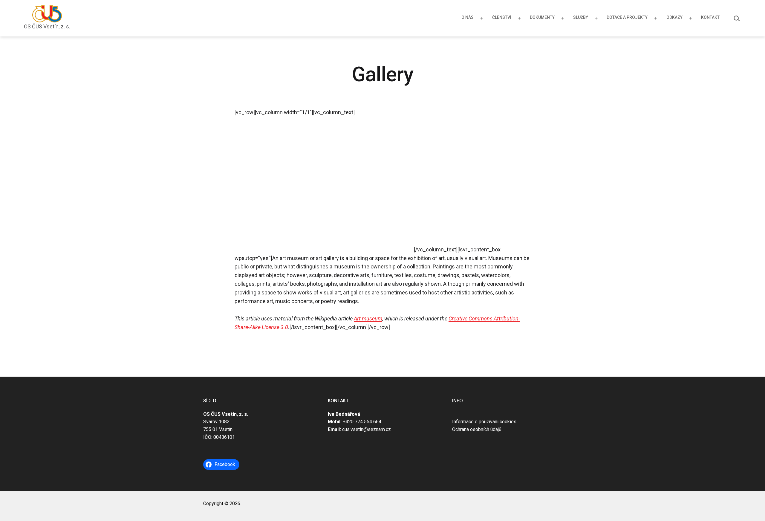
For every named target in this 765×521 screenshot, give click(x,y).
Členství (501, 17)
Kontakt (710, 17)
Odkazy (674, 17)
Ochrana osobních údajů (476, 429)
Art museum (368, 318)
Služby (580, 17)
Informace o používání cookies (484, 421)
